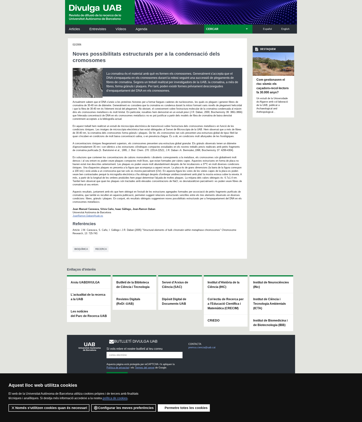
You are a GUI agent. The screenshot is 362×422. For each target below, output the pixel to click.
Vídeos (121, 29)
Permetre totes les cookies (186, 408)
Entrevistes (97, 29)
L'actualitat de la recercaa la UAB (88, 297)
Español (267, 29)
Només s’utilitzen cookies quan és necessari (51, 408)
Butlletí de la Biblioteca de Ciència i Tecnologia (133, 284)
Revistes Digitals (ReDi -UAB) (128, 301)
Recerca (101, 249)
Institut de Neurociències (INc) (271, 284)
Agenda (141, 29)
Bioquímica (81, 249)
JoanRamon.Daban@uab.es (88, 215)
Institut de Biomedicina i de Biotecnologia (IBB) (270, 323)
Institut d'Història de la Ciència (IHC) (223, 284)
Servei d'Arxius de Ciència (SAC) (175, 284)
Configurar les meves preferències (126, 408)
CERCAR (212, 29)
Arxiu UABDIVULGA (85, 282)
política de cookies (115, 398)
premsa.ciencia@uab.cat (202, 347)
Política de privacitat (118, 367)
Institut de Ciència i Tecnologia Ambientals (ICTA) (269, 304)
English (285, 29)
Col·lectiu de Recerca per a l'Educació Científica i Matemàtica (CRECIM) (226, 304)
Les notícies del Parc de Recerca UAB (89, 314)
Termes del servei (144, 367)
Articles (74, 29)
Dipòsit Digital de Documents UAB (174, 301)
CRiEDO (213, 320)
